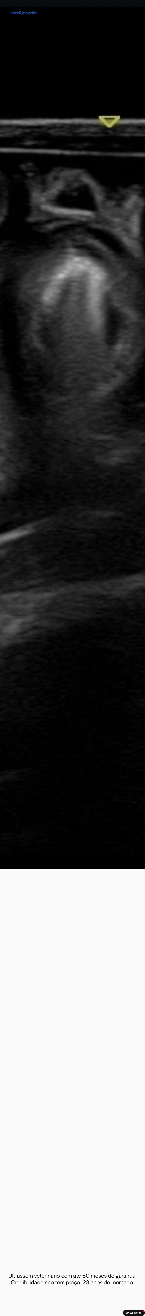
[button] (134, 1313)
